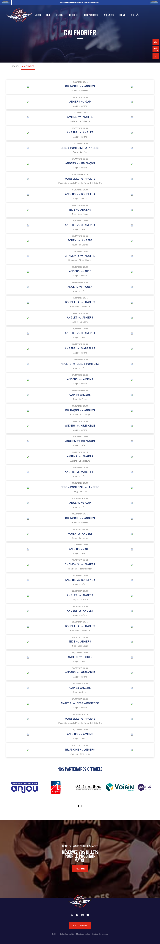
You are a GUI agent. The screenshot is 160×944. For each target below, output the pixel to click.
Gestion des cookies (100, 934)
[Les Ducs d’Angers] (19, 15)
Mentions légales (83, 934)
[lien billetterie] (155, 49)
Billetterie (80, 868)
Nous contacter (80, 925)
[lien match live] (155, 42)
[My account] (137, 15)
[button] (78, 806)
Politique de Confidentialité (63, 934)
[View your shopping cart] (132, 15)
